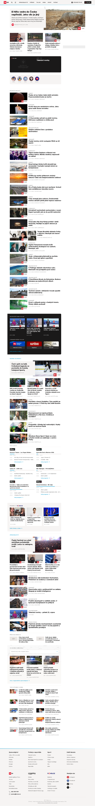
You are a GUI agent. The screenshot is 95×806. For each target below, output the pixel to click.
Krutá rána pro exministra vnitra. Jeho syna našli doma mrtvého (43, 107)
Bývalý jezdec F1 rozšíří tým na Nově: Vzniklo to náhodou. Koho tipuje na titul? (35, 391)
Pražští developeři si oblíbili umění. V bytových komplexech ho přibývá (42, 602)
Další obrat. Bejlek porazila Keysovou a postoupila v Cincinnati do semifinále (52, 640)
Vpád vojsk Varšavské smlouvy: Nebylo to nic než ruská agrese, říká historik (33, 331)
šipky (29, 434)
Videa (44, 2)
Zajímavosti (31, 150)
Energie (11, 764)
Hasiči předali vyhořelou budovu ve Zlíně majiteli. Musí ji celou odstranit (51, 670)
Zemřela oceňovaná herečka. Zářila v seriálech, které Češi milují (51, 692)
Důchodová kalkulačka (72, 761)
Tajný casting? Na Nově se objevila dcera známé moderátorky (17, 519)
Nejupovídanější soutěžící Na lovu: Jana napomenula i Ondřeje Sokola (50, 520)
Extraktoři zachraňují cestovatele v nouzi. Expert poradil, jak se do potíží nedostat (44, 211)
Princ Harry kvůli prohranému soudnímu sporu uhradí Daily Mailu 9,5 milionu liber (26, 640)
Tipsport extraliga (52, 761)
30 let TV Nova (51, 790)
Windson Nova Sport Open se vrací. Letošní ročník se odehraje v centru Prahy (42, 438)
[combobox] (34, 651)
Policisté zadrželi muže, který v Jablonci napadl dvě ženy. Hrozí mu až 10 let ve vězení (34, 671)
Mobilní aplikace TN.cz (14, 777)
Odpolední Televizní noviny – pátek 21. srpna (51, 329)
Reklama (50, 777)
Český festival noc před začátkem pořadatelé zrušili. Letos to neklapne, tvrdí (22, 543)
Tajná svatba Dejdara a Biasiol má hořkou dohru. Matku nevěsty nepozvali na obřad (43, 154)
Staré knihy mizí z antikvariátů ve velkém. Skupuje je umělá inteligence (44, 590)
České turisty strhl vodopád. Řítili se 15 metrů (44, 142)
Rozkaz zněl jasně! (32, 764)
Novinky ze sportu (15, 358)
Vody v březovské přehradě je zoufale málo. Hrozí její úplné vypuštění (43, 257)
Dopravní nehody (71, 759)
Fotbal (30, 399)
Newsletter (11, 786)
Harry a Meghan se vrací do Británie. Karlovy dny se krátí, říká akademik (26, 702)
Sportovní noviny (32, 761)
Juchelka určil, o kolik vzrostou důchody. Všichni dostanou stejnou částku (17, 46)
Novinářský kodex (13, 788)
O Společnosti (51, 779)
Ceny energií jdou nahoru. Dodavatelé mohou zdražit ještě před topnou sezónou (44, 199)
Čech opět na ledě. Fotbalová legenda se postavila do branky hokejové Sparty (20, 367)
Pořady (32, 2)
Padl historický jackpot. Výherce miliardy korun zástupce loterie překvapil (26, 720)
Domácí (30, 93)
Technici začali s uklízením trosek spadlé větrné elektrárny (44, 291)
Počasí (56, 2)
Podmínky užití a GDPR (53, 781)
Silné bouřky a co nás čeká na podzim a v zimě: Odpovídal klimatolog (52, 567)
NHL (49, 764)
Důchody (11, 757)
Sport (49, 2)
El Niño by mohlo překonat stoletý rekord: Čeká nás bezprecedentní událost (44, 176)
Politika (10, 759)
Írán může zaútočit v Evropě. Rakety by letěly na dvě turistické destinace (52, 730)
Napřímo (30, 757)
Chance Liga (51, 757)
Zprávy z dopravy (71, 757)
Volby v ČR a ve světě (14, 755)
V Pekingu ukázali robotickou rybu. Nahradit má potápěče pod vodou (41, 268)
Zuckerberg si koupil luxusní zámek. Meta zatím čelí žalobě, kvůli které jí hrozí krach (35, 567)
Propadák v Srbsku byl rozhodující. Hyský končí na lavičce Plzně (44, 425)
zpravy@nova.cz (16, 794)
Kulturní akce (70, 764)
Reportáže (30, 766)
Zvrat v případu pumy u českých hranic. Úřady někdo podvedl (43, 303)
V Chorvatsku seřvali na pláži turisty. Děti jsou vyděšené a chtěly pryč (43, 119)
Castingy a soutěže (52, 788)
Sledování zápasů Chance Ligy (35, 790)
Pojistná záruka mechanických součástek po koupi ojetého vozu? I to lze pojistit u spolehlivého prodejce (44, 625)
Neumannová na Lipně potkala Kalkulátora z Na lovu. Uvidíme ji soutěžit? (41, 414)
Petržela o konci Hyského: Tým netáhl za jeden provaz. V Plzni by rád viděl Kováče (44, 402)
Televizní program (52, 786)
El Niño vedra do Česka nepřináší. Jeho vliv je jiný (25, 13)
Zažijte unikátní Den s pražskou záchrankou (40, 130)
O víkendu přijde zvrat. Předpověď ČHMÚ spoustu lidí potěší (26, 691)
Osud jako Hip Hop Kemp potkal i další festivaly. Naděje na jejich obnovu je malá (43, 223)
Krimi (28, 666)
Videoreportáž (32, 266)
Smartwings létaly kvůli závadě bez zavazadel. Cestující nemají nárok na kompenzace (42, 166)
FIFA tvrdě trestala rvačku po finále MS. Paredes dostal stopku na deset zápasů (17, 391)
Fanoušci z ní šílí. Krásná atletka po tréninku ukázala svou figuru (52, 391)
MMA (49, 766)
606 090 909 (15, 791)
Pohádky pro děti (32, 786)
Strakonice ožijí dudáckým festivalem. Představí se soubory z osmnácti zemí (43, 579)
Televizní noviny (43, 60)
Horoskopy (69, 755)
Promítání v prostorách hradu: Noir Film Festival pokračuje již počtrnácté (18, 567)
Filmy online (31, 779)
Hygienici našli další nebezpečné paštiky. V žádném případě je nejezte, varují (17, 670)
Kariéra (49, 784)
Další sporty (32, 411)
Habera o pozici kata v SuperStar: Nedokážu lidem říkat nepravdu (33, 520)
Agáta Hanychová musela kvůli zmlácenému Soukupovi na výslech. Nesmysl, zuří (42, 246)
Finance (11, 761)
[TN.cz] (6, 2)
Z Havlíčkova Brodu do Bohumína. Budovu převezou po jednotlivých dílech (44, 280)
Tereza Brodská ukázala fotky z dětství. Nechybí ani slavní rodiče (48, 233)
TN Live (38, 2)
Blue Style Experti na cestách (35, 759)
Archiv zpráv (12, 781)
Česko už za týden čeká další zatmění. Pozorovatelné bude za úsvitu (43, 96)
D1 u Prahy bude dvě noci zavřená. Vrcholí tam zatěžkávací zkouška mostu (44, 188)
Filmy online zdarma (33, 784)
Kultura (10, 766)
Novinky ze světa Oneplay (34, 788)
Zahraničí (31, 104)
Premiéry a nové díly (33, 781)
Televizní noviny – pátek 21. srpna (17, 329)
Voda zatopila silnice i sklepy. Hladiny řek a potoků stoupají (52, 45)
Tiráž (10, 784)
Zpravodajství (23, 2)
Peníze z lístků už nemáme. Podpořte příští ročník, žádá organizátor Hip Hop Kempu (34, 47)
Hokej (49, 759)
